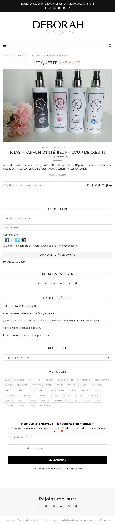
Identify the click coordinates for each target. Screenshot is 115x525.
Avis (30, 380)
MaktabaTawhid (12, 396)
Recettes (58, 401)
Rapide (21, 401)
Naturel (59, 396)
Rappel (33, 401)
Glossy (83, 385)
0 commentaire (34, 185)
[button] (7, 239)
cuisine (8, 385)
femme (60, 385)
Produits (95, 396)
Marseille (45, 396)
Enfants (37, 385)
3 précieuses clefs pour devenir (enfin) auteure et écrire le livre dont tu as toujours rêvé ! (51, 320)
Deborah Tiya (62, 157)
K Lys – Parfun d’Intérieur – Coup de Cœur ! (57, 152)
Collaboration (102, 380)
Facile (48, 385)
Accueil (7, 55)
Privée (83, 396)
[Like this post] (88, 185)
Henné (30, 390)
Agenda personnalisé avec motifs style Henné (28, 313)
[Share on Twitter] (95, 185)
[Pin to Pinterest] (99, 185)
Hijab (40, 390)
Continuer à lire (57, 175)
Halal (7, 390)
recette (45, 401)
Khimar (73, 390)
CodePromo (84, 380)
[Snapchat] (64, 8)
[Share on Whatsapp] (103, 185)
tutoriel (9, 406)
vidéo (21, 406)
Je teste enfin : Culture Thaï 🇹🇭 (19, 306)
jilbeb (61, 390)
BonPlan (62, 380)
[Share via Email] (110, 185)
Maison (84, 390)
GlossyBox (97, 385)
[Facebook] (45, 8)
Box (72, 380)
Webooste (104, 520)
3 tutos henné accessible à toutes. (22, 327)
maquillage (29, 396)
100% (7, 380)
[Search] (110, 45)
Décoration (22, 385)
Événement (45, 406)
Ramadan (9, 401)
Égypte (32, 406)
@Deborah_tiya (70, 520)
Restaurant (72, 401)
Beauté (49, 380)
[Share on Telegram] (107, 185)
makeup (96, 390)
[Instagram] (50, 8)
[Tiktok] (69, 8)
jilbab (51, 390)
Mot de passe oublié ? (15, 261)
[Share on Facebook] (92, 185)
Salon (86, 401)
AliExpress (19, 380)
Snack (97, 401)
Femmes (71, 385)
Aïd (39, 380)
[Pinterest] (54, 8)
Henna (19, 390)
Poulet (71, 396)
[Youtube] (59, 8)
